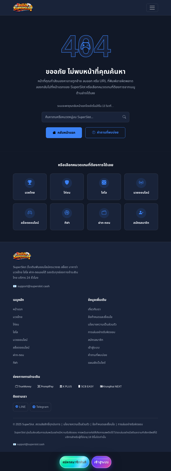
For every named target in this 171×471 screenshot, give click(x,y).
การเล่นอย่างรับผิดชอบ (101, 332)
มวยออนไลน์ (20, 340)
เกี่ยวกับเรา (94, 309)
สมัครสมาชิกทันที (74, 462)
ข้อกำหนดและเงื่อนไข (100, 317)
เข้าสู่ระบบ (94, 347)
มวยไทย (17, 317)
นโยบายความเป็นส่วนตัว (102, 324)
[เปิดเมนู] (152, 8)
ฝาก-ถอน (18, 355)
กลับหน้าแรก (66, 132)
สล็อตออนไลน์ (21, 347)
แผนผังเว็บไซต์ (97, 363)
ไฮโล (15, 332)
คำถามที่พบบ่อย (107, 132)
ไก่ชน (16, 324)
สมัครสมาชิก (95, 340)
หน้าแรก (18, 309)
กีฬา (15, 363)
